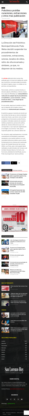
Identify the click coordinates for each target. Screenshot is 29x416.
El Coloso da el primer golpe (17, 255)
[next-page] (5, 197)
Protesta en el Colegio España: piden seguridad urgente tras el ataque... (18, 249)
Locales (6, 5)
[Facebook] (10, 399)
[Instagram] (14, 399)
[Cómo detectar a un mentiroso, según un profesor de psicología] (5, 303)
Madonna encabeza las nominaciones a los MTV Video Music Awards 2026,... (17, 271)
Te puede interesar (6, 170)
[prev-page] (2, 197)
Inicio (2, 5)
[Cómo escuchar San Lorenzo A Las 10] (5, 288)
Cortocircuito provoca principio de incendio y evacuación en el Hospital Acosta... (18, 264)
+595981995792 (11, 403)
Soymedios (24, 410)
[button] (2, 2)
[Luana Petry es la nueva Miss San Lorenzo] (5, 322)
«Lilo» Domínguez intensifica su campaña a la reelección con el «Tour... (17, 242)
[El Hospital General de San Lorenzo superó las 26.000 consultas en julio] (5, 191)
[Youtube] (21, 399)
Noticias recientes (17, 170)
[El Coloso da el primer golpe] (5, 257)
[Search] (27, 2)
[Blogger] (7, 399)
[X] (18, 399)
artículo (5, 78)
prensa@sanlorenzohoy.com (17, 389)
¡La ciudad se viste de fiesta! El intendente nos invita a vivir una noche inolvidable (18, 314)
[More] (19, 162)
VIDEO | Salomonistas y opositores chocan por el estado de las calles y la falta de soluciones (19, 329)
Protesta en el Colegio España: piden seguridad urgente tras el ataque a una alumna (18, 175)
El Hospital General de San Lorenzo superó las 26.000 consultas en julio (17, 191)
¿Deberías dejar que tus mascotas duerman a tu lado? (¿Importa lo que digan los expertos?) (18, 295)
